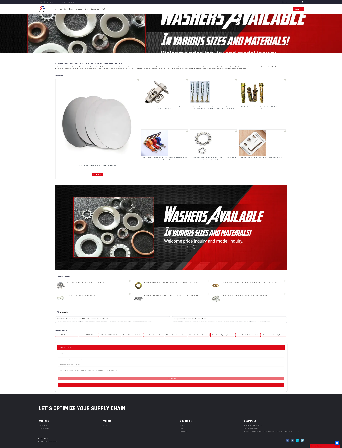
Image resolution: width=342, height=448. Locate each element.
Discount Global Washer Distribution (198, 335)
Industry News (43, 426)
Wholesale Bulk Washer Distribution (110, 335)
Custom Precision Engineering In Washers (222, 335)
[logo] (42, 9)
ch (49, 439)
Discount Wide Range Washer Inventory (67, 335)
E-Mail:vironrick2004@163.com (46, 2)
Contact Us (183, 432)
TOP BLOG (47, 442)
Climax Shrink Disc (68, 58)
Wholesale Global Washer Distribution (176, 335)
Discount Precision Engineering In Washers (274, 335)
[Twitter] (292, 440)
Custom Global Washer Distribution (154, 335)
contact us (298, 9)
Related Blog (64, 312)
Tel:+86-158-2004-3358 (67, 2)
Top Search (54, 442)
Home (58, 58)
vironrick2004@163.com (255, 425)
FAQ (181, 429)
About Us (183, 426)
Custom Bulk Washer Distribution (88, 335)
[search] (302, 2)
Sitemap (40, 442)
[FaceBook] (288, 440)
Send (171, 385)
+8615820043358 (252, 428)
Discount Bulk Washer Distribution (132, 335)
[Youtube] (297, 440)
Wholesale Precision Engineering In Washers (248, 335)
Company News (44, 429)
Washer (105, 426)
